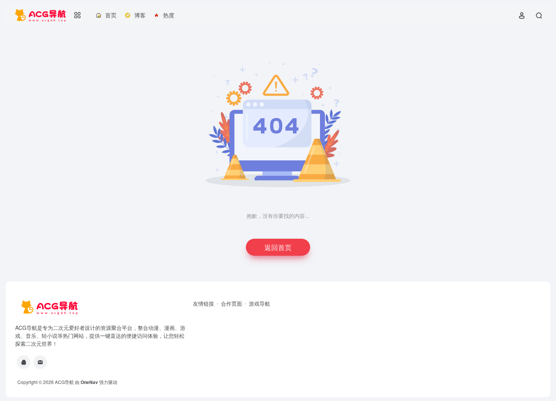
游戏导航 (259, 303)
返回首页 (278, 247)
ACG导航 (64, 382)
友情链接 (203, 303)
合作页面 (231, 303)
